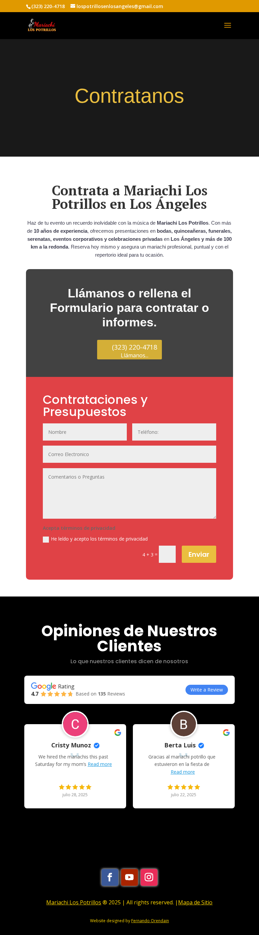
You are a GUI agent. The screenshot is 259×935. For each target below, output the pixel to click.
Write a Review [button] (207, 689)
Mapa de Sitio (195, 902)
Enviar (199, 554)
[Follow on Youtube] (129, 877)
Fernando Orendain (150, 921)
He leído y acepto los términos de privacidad (99, 539)
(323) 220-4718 (48, 6)
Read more (100, 764)
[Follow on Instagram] (149, 877)
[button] (56, 818)
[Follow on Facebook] (110, 877)
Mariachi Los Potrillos (73, 902)
